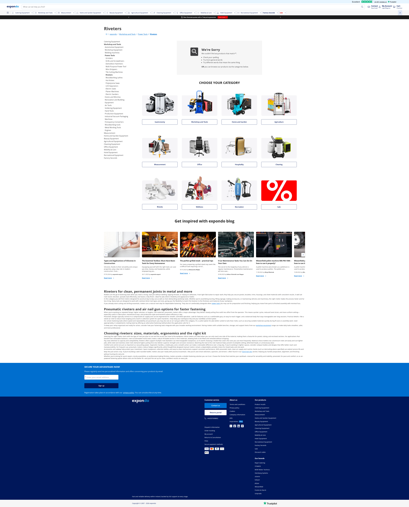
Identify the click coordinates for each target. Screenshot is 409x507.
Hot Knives (110, 80)
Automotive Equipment (114, 47)
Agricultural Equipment (113, 141)
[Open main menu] (8, 13)
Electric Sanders (112, 94)
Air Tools (108, 105)
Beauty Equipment (111, 138)
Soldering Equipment (113, 108)
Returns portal (215, 412)
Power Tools (110, 55)
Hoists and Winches (113, 97)
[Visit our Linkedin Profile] (238, 426)
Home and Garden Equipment (116, 136)
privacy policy (128, 392)
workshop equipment (263, 325)
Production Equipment (114, 113)
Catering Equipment (112, 41)
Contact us (215, 405)
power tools (216, 303)
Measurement (109, 133)
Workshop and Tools (112, 44)
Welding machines (112, 52)
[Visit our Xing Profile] (242, 426)
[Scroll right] (280, 17)
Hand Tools (109, 111)
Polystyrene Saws (113, 83)
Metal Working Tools (113, 127)
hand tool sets (247, 352)
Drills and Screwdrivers (115, 61)
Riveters (109, 75)
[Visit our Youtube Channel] (231, 426)
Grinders (109, 58)
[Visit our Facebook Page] (234, 426)
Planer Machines (112, 91)
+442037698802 (212, 418)
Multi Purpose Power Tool (116, 66)
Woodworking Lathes (114, 77)
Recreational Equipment (113, 155)
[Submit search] (362, 6)
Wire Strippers (111, 69)
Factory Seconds (110, 158)
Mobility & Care (110, 149)
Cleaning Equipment (112, 144)
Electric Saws (111, 89)
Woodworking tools (112, 125)
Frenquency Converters (114, 122)
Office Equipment (111, 147)
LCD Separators (112, 86)
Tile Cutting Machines (114, 72)
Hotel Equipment (111, 152)
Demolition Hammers (114, 64)
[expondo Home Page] (106, 34)
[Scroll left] (129, 17)
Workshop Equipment (113, 50)
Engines (108, 130)
